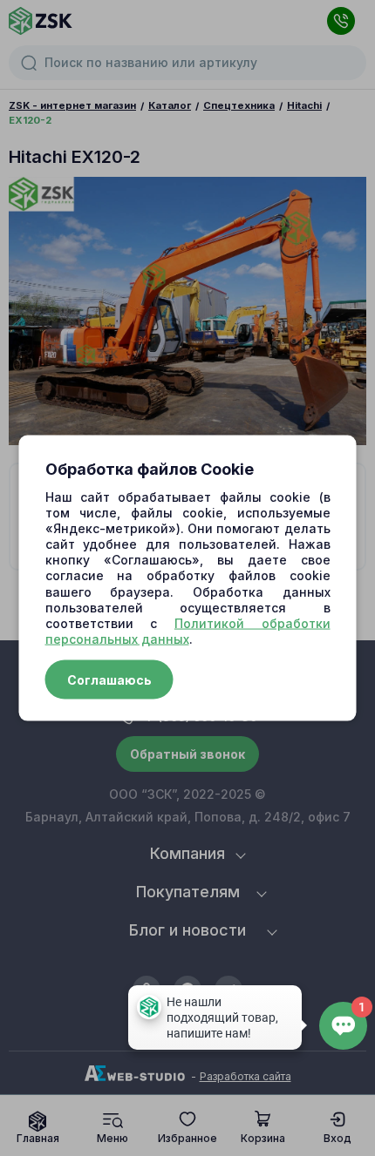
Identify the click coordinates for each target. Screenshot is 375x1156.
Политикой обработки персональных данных (188, 631)
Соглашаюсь (109, 680)
